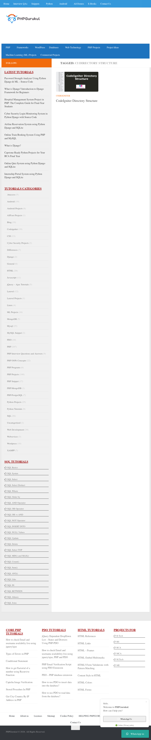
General (10, 263)
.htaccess (11, 194)
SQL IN (10, 585)
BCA (118, 647)
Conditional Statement (17, 661)
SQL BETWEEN (14, 590)
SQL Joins (12, 602)
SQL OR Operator (15, 508)
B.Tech (119, 635)
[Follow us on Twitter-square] (31, 63)
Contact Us (105, 3)
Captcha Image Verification (19, 682)
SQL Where (12, 490)
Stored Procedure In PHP (18, 689)
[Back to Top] (75, 728)
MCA (119, 653)
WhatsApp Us (126, 719)
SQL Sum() (12, 567)
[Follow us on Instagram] (45, 63)
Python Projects (14, 401)
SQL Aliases (13, 596)
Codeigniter (63, 95)
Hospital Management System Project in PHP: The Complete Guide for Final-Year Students (24, 103)
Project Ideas (113, 47)
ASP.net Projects (14, 215)
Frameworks (22, 47)
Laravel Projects (14, 298)
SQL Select (12, 479)
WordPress (40, 47)
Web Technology (73, 47)
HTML (10, 270)
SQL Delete (12, 543)
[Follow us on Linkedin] (40, 63)
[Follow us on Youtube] (36, 63)
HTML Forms (85, 689)
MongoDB (12, 318)
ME (118, 665)
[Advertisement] (91, 31)
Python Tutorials (14, 408)
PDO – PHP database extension (57, 675)
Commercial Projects (50, 54)
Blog (9, 222)
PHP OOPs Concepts (16, 360)
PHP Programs (13, 367)
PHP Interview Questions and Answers (25, 353)
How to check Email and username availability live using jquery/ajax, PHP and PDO (57, 653)
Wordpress (12, 443)
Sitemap (51, 715)
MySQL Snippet (14, 332)
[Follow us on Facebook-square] (26, 63)
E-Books (92, 3)
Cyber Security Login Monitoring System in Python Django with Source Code (25, 115)
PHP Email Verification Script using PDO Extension (56, 666)
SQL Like (11, 579)
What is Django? (12, 145)
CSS (9, 236)
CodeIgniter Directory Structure (76, 100)
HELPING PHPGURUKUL (92, 715)
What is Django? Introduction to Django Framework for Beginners (24, 90)
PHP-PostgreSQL (15, 395)
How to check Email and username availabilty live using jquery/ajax (21, 643)
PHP (8, 47)
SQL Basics (12, 467)
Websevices (12, 436)
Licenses (38, 715)
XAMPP (11, 450)
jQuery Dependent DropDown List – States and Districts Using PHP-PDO (56, 639)
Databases (54, 47)
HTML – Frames (86, 650)
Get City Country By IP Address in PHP (17, 698)
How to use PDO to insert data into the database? (57, 683)
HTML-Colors (85, 682)
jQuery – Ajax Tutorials (18, 284)
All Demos (79, 3)
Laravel (10, 291)
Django (10, 256)
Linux (10, 305)
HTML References (87, 636)
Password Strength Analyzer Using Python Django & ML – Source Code (25, 80)
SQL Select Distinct (16, 485)
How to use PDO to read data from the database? (56, 694)
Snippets (35, 3)
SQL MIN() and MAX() (18, 555)
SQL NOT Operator (16, 520)
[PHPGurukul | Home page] (23, 18)
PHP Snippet (13, 381)
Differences (12, 249)
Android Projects (15, 208)
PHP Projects (94, 47)
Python (49, 3)
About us (24, 715)
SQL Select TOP (14, 549)
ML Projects (12, 312)
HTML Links (84, 643)
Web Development (15, 429)
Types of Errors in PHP (17, 653)
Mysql (10, 325)
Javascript (11, 277)
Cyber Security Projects (18, 242)
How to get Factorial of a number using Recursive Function (18, 671)
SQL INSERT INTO (16, 526)
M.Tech (119, 659)
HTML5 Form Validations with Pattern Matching (93, 666)
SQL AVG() (12, 573)
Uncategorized (13, 422)
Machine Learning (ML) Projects (21, 54)
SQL (9, 415)
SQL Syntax (12, 473)
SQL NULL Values (16, 532)
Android (63, 3)
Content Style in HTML (89, 675)
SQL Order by (13, 496)
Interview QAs (20, 3)
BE (117, 641)
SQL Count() (13, 561)
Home (6, 3)
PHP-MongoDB (14, 388)
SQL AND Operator (16, 502)
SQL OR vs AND (15, 514)
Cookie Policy (66, 715)
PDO (9, 339)
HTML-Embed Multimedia (91, 657)
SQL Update (13, 538)
